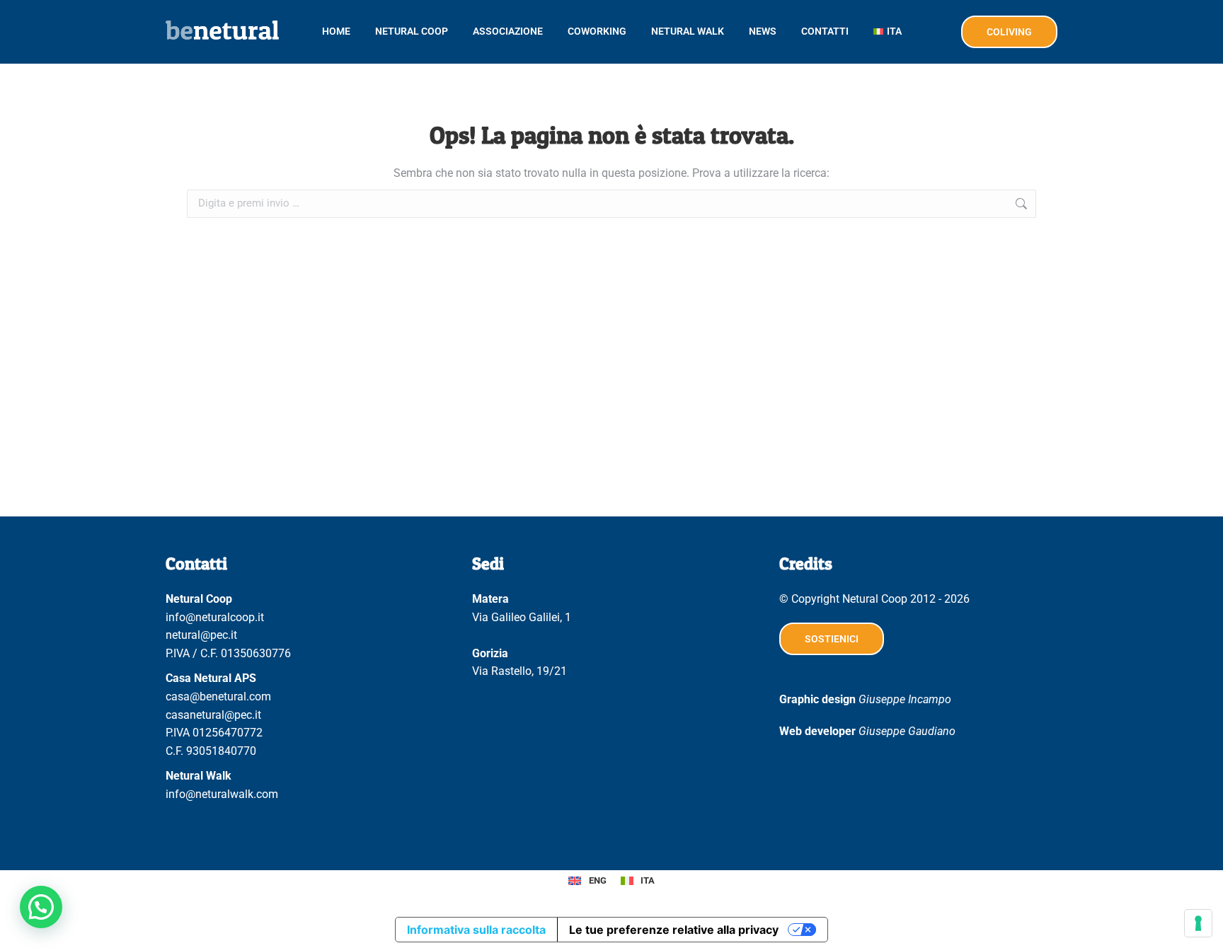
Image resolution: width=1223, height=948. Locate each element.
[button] (41, 907)
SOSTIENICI (832, 638)
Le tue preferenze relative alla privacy (674, 930)
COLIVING (1009, 31)
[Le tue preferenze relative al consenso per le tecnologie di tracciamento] (1198, 923)
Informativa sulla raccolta (476, 930)
